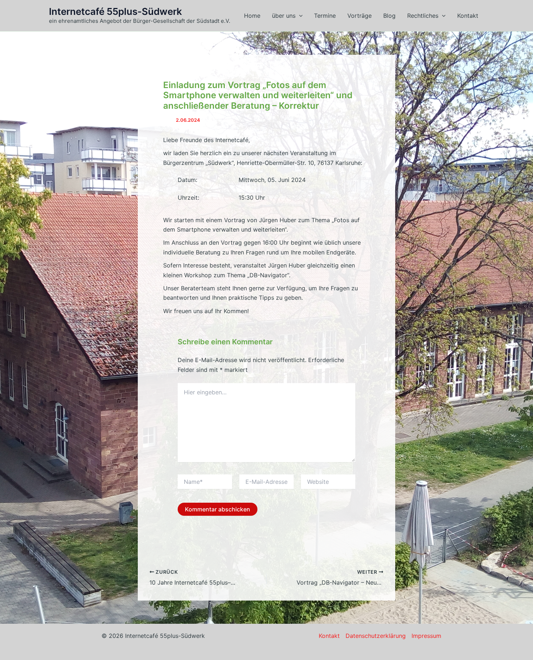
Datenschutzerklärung (376, 635)
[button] (299, 15)
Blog (389, 15)
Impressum (426, 635)
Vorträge (359, 15)
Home (252, 15)
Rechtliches (422, 15)
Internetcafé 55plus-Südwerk (115, 11)
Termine (325, 15)
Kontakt (467, 15)
